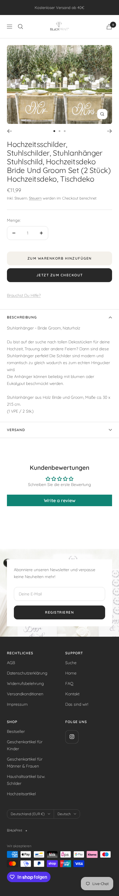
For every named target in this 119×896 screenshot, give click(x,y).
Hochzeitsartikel (21, 793)
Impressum (17, 704)
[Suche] (20, 26)
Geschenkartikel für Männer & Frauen (24, 763)
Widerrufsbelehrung (25, 683)
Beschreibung (22, 317)
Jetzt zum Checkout (59, 275)
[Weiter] (109, 131)
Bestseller (16, 731)
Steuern (35, 198)
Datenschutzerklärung (27, 673)
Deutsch (64, 814)
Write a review (59, 500)
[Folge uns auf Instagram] (71, 736)
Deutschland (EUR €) (28, 814)
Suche (71, 662)
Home (71, 673)
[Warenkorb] (109, 26)
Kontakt (72, 693)
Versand (16, 430)
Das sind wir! (76, 704)
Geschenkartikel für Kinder (24, 745)
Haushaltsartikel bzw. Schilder (26, 780)
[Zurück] (9, 131)
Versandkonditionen (25, 693)
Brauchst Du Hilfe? (24, 295)
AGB (11, 662)
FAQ (69, 683)
